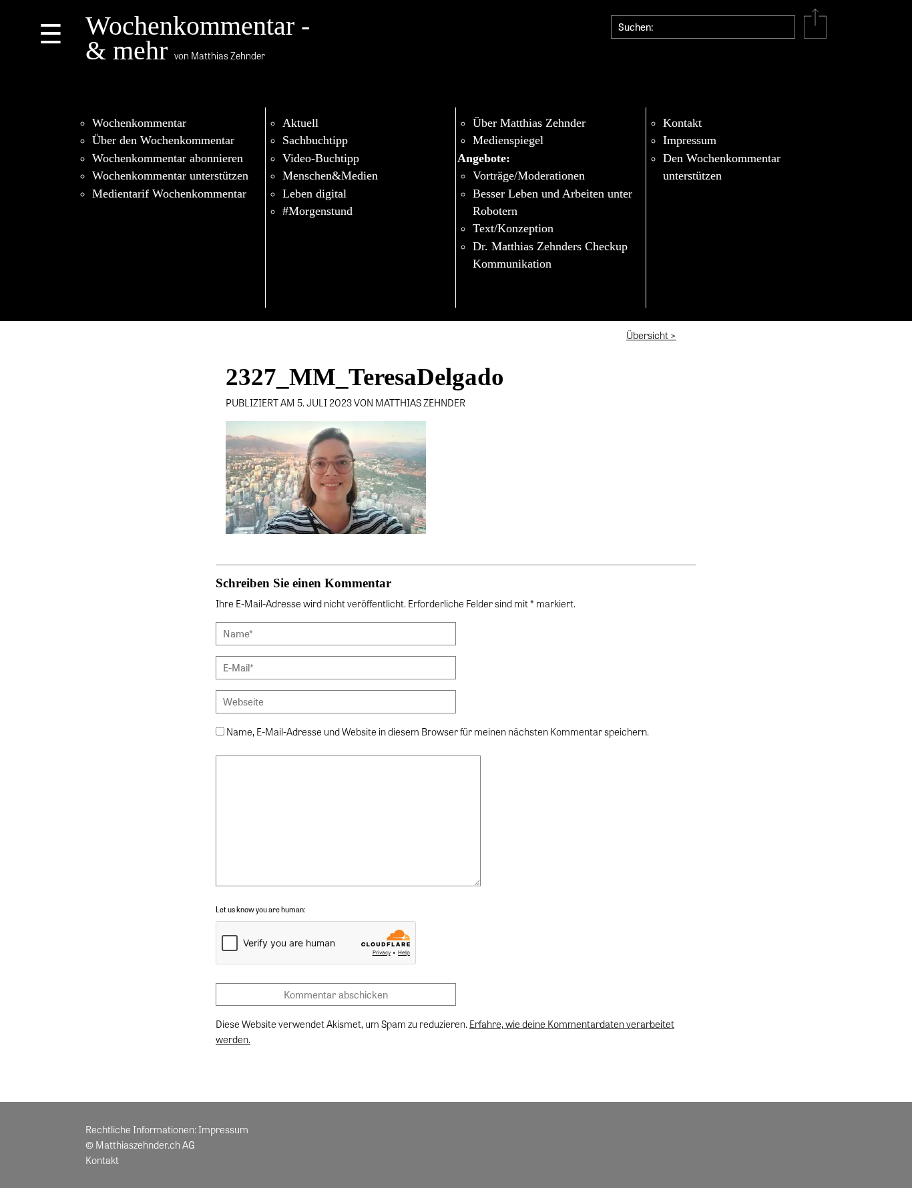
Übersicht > (651, 335)
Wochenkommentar (139, 122)
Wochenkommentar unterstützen (170, 175)
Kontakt (682, 122)
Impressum (689, 140)
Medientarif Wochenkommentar (169, 193)
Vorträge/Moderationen (529, 175)
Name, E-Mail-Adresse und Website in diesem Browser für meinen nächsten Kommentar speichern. (437, 731)
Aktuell (300, 122)
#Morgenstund (317, 211)
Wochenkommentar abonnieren (167, 158)
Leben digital (314, 193)
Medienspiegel (508, 140)
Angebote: (483, 158)
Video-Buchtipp (320, 158)
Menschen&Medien (330, 175)
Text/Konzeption (513, 228)
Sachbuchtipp (315, 140)
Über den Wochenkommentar (163, 140)
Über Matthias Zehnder (529, 122)
